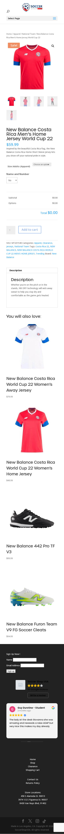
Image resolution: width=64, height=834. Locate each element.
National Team (28, 34)
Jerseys (9, 246)
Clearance (47, 242)
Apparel (16, 34)
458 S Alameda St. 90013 (33, 796)
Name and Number (17, 174)
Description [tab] (16, 270)
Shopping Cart (33, 770)
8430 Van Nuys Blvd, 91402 (33, 803)
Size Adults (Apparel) (19, 166)
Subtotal (12, 197)
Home (9, 34)
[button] (53, 46)
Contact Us (32, 779)
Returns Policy (33, 783)
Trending (40, 253)
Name (9, 659)
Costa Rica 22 (42, 246)
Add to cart (30, 230)
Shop (32, 762)
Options (12, 203)
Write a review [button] (38, 695)
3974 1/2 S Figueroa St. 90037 (32, 799)
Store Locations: (33, 792)
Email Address (13, 665)
